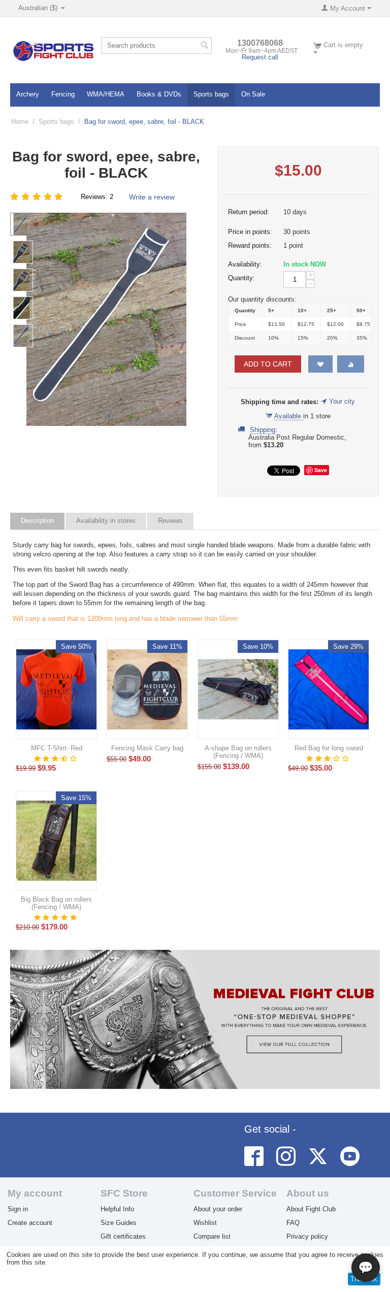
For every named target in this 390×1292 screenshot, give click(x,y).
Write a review (152, 197)
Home (19, 121)
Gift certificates (123, 1236)
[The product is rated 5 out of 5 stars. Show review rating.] (56, 917)
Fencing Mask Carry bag (147, 748)
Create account (30, 1223)
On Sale (253, 94)
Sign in (18, 1209)
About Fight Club (311, 1209)
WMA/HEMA (105, 94)
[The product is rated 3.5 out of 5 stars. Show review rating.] (56, 758)
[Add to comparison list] (350, 364)
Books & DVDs (159, 94)
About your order (217, 1209)
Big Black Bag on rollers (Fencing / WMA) (56, 903)
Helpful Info (117, 1209)
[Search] (204, 46)
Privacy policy (307, 1236)
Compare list (212, 1236)
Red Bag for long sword (329, 748)
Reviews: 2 (97, 197)
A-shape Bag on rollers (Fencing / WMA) (238, 751)
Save (320, 470)
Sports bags (211, 94)
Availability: (245, 264)
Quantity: (241, 278)
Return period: (248, 212)
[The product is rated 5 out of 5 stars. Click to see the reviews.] (38, 197)
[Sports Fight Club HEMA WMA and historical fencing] (53, 50)
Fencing (63, 94)
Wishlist (205, 1223)
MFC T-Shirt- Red (56, 748)
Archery (27, 94)
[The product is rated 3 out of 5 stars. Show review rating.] (328, 758)
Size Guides (119, 1223)
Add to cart (268, 364)
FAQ (293, 1223)
